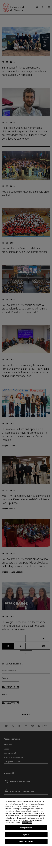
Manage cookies (26, 827)
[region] (26, 822)
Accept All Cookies (26, 841)
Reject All (26, 834)
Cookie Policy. (27, 823)
